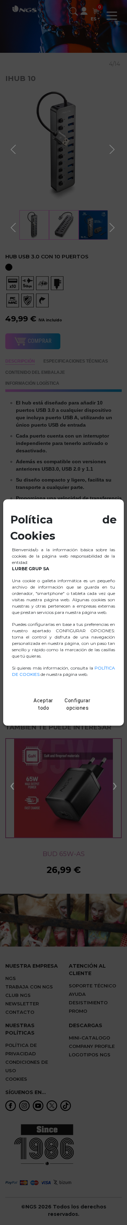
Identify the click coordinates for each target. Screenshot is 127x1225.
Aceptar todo (43, 704)
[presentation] (12, 784)
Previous (14, 148)
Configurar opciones (77, 704)
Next (112, 148)
